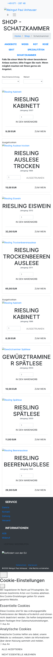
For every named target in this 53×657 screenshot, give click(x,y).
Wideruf (6, 537)
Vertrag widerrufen (16, 544)
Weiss (24, 44)
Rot (35, 44)
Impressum (32, 565)
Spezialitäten (36, 49)
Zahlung (6, 516)
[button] (7, 15)
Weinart (27, 77)
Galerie (5, 507)
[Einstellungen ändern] (3, 575)
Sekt (11, 49)
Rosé (46, 44)
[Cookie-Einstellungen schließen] (2, 586)
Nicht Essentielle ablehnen (19, 654)
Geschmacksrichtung (10, 77)
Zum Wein (40, 131)
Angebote (10, 44)
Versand (6, 520)
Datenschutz (21, 565)
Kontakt (6, 511)
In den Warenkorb (26, 121)
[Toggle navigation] (14, 15)
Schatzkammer (26, 55)
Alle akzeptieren (12, 649)
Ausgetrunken (35, 177)
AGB (4, 533)
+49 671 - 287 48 (16, 3)
